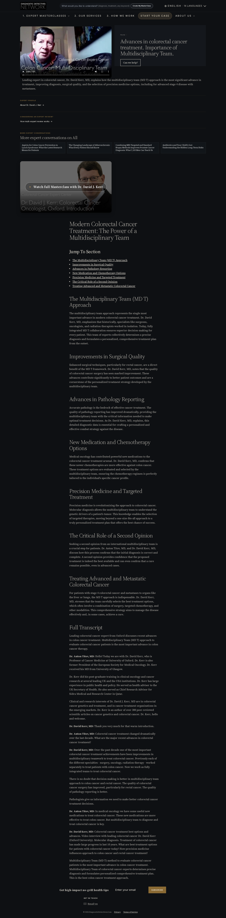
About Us (184, 15)
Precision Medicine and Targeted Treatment (98, 277)
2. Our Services (88, 15)
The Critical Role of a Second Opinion (94, 281)
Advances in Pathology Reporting (92, 268)
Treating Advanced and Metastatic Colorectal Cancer (103, 286)
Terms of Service (130, 912)
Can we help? (130, 62)
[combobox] (107, 6)
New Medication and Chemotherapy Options (99, 273)
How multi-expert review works (36, 121)
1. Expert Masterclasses (45, 15)
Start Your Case (155, 15)
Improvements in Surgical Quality (92, 264)
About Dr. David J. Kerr (32, 105)
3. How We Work (121, 15)
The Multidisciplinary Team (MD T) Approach (99, 260)
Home (122, 35)
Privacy (117, 912)
